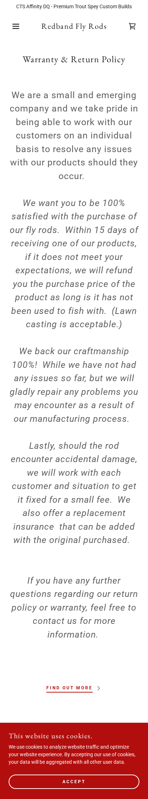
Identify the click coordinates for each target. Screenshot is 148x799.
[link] (74, 26)
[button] (11, 26)
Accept (74, 781)
